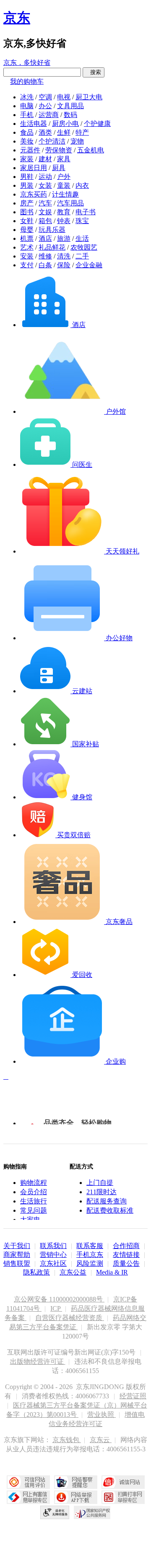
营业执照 (101, 1414)
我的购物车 (27, 81)
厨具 (58, 167)
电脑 (27, 105)
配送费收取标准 (109, 1210)
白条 (45, 265)
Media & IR (112, 1272)
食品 (27, 132)
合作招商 (126, 1245)
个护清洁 (52, 141)
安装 (27, 256)
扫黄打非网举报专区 (123, 1497)
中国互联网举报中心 (28, 1497)
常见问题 (33, 1210)
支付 (27, 265)
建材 (45, 158)
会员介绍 (33, 1191)
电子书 (86, 212)
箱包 (45, 220)
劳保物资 (58, 150)
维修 (45, 256)
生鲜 (63, 132)
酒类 (45, 132)
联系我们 (53, 1245)
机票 (27, 238)
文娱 (45, 212)
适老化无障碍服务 (55, 1512)
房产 (27, 203)
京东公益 (73, 1272)
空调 (45, 97)
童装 (63, 185)
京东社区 (53, 1263)
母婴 (27, 229)
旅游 (63, 238)
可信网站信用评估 (28, 1482)
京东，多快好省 (26, 62)
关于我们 (16, 1245)
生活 (82, 238)
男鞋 (27, 176)
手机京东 (89, 1254)
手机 (27, 114)
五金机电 (90, 150)
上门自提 (99, 1182)
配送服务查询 (106, 1201)
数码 (70, 114)
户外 (63, 176)
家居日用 (33, 167)
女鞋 (27, 220)
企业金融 (89, 265)
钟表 (63, 220)
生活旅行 (33, 1201)
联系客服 (89, 1245)
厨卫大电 (89, 97)
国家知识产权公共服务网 (92, 1512)
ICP (56, 1308)
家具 (63, 158)
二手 (82, 256)
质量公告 (126, 1263)
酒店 (45, 238)
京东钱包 (66, 1439)
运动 (45, 176)
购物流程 (33, 1182)
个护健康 (97, 123)
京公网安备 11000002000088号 (59, 1299)
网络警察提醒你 (75, 1482)
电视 (63, 97)
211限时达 (101, 1191)
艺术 (27, 247)
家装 (27, 158)
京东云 (101, 1439)
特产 (82, 132)
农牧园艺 (83, 247)
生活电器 (33, 123)
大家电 (30, 1219)
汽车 (45, 203)
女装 (45, 185)
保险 (63, 265)
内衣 (82, 185)
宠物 (77, 141)
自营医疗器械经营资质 (69, 1317)
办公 (45, 105)
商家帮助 (16, 1254)
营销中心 (53, 1254)
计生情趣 (65, 194)
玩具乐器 (52, 229)
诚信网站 (123, 1482)
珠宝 (82, 220)
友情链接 (126, 1254)
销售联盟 (16, 1263)
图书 (27, 212)
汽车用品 (70, 203)
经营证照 (133, 1396)
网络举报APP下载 (75, 1497)
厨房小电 (65, 123)
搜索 (93, 72)
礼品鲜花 (52, 247)
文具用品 (70, 105)
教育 (63, 212)
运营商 (49, 114)
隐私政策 (36, 1272)
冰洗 (27, 97)
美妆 (27, 141)
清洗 (63, 256)
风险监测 (89, 1263)
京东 (16, 17)
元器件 (30, 150)
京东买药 (33, 194)
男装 (27, 185)
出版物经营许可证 (37, 1361)
